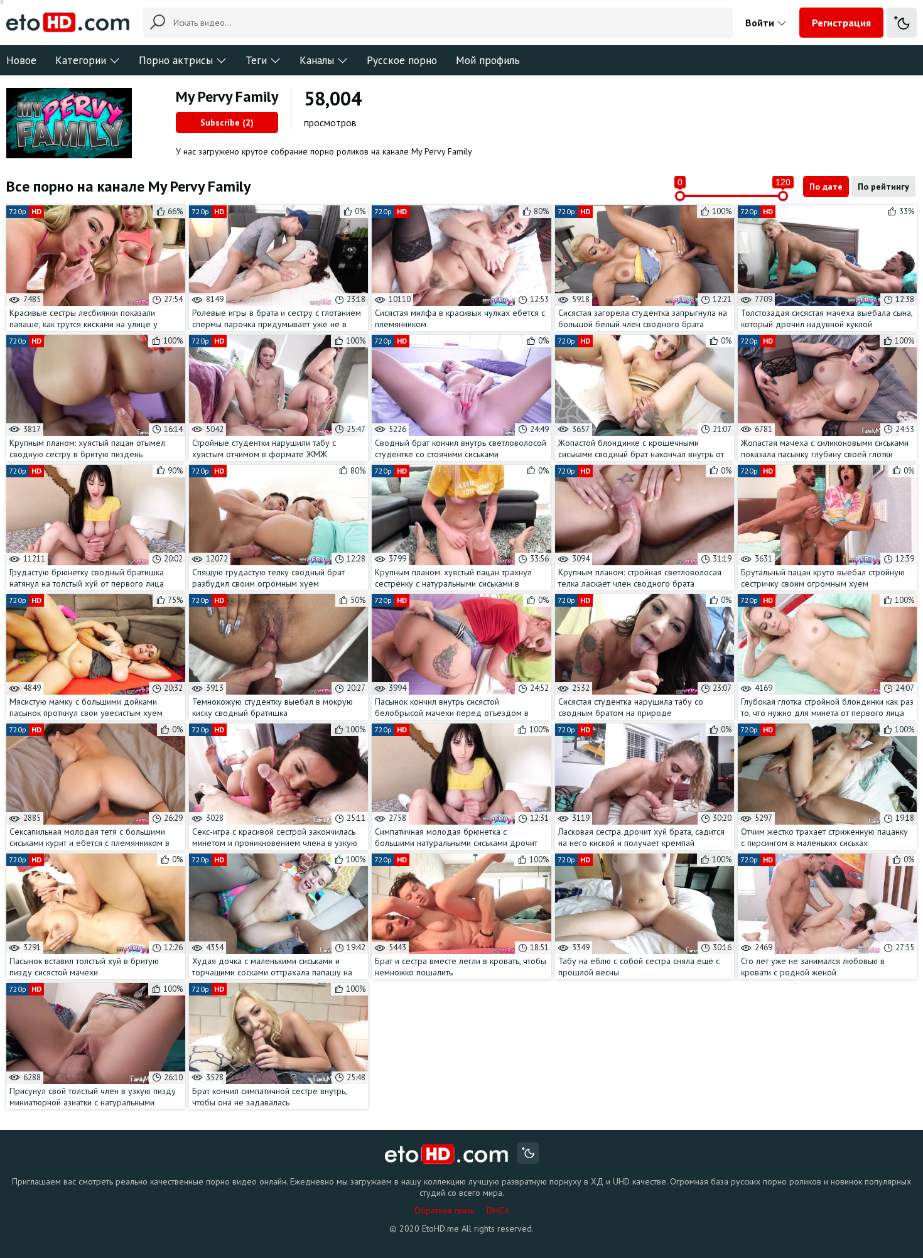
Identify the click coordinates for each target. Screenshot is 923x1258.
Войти (761, 22)
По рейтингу (883, 186)
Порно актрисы (176, 60)
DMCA (498, 1210)
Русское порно (402, 60)
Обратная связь (444, 1210)
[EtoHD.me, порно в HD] (447, 1154)
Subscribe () (227, 122)
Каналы (317, 60)
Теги (256, 60)
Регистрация (841, 22)
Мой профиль (488, 60)
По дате (826, 186)
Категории (80, 60)
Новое (21, 60)
